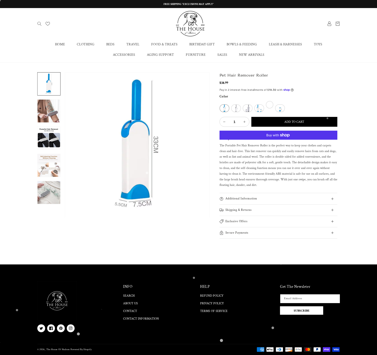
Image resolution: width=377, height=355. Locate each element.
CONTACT (130, 311)
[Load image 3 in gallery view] (48, 138)
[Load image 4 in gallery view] (48, 165)
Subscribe (301, 311)
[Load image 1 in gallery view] (48, 83)
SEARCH (129, 296)
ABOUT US (130, 303)
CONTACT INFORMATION (141, 319)
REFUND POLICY (211, 296)
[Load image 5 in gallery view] (48, 192)
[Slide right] (49, 204)
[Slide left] (49, 72)
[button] (39, 24)
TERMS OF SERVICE (214, 311)
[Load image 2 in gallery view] (48, 111)
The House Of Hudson (58, 349)
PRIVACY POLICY (212, 303)
